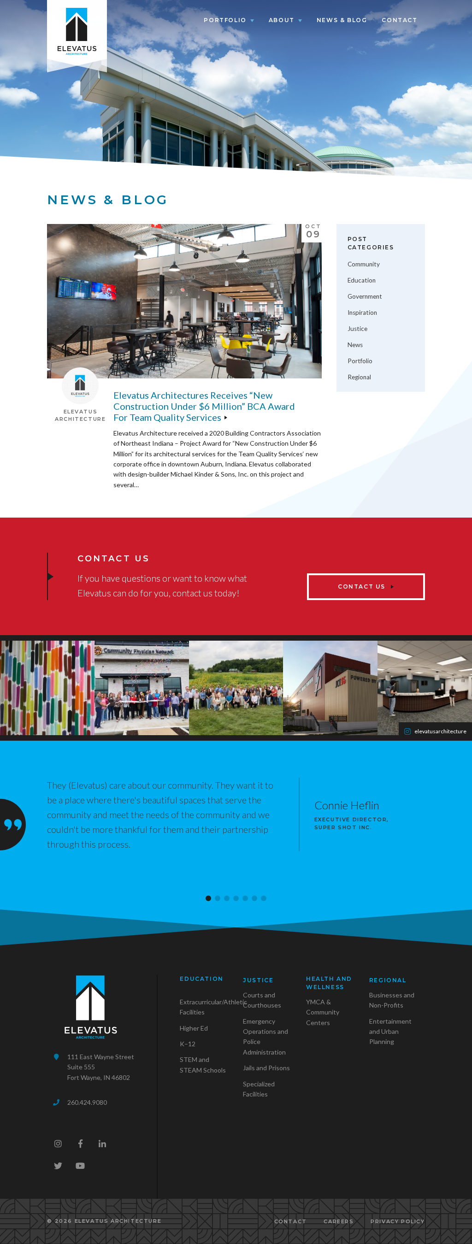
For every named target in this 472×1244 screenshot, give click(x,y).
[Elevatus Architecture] (77, 29)
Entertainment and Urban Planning (390, 1031)
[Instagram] (58, 1143)
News (355, 344)
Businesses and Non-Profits (391, 1000)
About (282, 20)
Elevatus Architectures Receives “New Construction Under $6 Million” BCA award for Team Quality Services (204, 406)
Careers (339, 1221)
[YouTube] (80, 1166)
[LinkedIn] (102, 1143)
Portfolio (225, 20)
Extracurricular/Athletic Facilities (213, 1007)
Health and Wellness (329, 982)
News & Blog (342, 20)
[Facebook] (80, 1143)
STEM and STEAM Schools (203, 1064)
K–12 (187, 1044)
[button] (208, 898)
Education (362, 280)
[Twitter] (58, 1166)
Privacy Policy (398, 1221)
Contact (399, 20)
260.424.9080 (87, 1102)
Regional (359, 377)
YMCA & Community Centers (322, 1012)
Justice (357, 328)
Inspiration (362, 312)
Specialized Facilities (259, 1089)
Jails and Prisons (266, 1068)
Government (365, 296)
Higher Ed (194, 1028)
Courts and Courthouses (262, 1000)
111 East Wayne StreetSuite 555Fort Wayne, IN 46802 (100, 1067)
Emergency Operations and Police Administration (265, 1036)
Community (364, 264)
